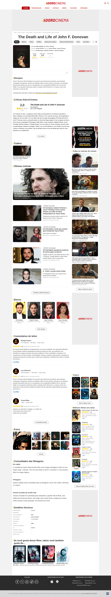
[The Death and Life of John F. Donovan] (21, 56)
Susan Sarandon (63, 320)
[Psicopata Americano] (48, 553)
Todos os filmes (29, 32)
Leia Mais (16, 362)
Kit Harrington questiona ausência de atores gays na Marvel (55, 251)
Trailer (83, 418)
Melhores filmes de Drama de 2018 (56, 565)
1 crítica (23, 402)
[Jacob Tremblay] (48, 310)
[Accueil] (55, 3)
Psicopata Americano (48, 563)
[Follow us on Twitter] (22, 582)
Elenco (17, 299)
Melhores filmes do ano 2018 (27, 565)
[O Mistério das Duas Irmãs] (19, 553)
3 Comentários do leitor (41, 422)
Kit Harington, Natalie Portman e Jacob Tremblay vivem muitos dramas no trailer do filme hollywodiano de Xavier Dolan (55, 211)
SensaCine (75, 583)
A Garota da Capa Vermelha (36, 563)
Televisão (73, 8)
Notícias (56, 8)
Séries (64, 8)
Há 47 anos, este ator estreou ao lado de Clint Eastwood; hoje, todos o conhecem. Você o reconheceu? (84, 171)
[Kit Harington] (19, 310)
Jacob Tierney (61, 48)
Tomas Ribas (25, 400)
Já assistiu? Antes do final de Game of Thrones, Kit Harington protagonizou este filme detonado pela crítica (39, 195)
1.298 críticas (34, 372)
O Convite (84, 459)
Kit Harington (40, 50)
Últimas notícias (22, 166)
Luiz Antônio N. (26, 370)
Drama (52, 46)
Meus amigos (50, 53)
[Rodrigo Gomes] (16, 341)
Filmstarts (88, 580)
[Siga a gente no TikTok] (32, 582)
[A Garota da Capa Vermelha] (34, 553)
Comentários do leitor (25, 336)
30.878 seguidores (25, 372)
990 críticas (33, 342)
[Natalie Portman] (34, 310)
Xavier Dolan (40, 48)
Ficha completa (41, 329)
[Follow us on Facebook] (17, 582)
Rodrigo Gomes (26, 340)
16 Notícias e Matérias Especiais (41, 292)
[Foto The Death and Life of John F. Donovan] (22, 441)
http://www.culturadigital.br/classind (46, 93)
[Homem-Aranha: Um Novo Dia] (76, 415)
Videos (47, 8)
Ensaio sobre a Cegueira (64, 563)
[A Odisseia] (76, 427)
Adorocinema (42, 53)
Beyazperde (88, 583)
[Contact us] (37, 582)
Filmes (26, 8)
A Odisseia (85, 422)
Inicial (15, 32)
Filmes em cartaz (21, 32)
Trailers (18, 143)
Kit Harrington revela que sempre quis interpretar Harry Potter (55, 230)
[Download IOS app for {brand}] (52, 581)
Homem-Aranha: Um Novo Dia (90, 410)
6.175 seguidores (25, 342)
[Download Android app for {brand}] (58, 581)
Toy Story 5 (85, 434)
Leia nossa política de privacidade (89, 593)
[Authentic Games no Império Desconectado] (76, 476)
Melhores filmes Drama (41, 565)
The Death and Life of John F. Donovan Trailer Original (22, 157)
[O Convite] (76, 464)
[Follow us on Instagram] (27, 582)
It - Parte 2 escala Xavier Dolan (54, 271)
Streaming (83, 8)
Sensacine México (82, 585)
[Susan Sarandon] (63, 310)
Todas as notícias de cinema (85, 289)
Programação (36, 8)
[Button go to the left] (93, 42)
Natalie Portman (49, 50)
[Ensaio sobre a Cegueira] (63, 553)
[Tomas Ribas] (16, 401)
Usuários (35, 53)
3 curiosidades (34, 519)
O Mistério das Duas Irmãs (21, 563)
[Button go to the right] (96, 42)
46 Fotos (41, 454)
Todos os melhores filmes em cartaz (85, 486)
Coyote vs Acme (86, 447)
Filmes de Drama (37, 32)
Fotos (17, 429)
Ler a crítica (41, 136)
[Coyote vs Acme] (76, 452)
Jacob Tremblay (59, 50)
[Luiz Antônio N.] (16, 371)
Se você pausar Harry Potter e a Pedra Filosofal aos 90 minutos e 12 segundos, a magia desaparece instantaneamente (84, 237)
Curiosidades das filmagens (28, 461)
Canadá (33, 510)
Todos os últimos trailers (85, 403)
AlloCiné (75, 580)
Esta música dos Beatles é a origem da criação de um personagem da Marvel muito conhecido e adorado (84, 193)
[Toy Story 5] (76, 440)
